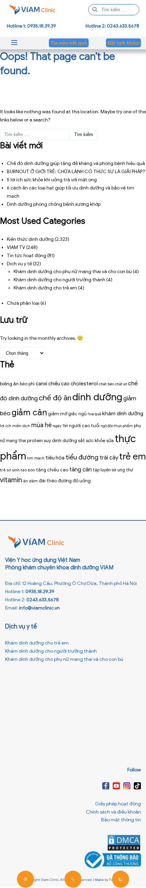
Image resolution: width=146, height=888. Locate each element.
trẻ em (132, 456)
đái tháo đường (55, 481)
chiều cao (59, 384)
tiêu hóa (55, 457)
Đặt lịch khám (123, 43)
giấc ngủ (77, 414)
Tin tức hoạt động (26, 255)
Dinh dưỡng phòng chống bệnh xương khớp (54, 204)
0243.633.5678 (42, 600)
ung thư (125, 470)
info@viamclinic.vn (39, 608)
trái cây (108, 457)
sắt (81, 440)
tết (114, 470)
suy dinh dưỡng (60, 440)
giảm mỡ (57, 414)
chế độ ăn (55, 397)
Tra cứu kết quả (69, 43)
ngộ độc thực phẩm (117, 426)
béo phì (27, 384)
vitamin (11, 480)
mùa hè (41, 425)
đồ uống (82, 481)
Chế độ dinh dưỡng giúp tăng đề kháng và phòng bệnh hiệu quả (76, 163)
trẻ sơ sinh (10, 469)
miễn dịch (21, 425)
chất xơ (121, 384)
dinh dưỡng (97, 397)
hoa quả (94, 414)
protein (35, 440)
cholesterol (84, 383)
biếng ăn (9, 384)
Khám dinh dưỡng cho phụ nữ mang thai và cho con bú (73, 271)
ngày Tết (60, 425)
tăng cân (80, 469)
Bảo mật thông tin (121, 820)
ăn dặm (30, 480)
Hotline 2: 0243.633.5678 (112, 26)
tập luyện (102, 470)
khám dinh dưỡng (122, 413)
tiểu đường (82, 457)
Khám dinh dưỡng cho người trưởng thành (59, 280)
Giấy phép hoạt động (118, 804)
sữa (110, 440)
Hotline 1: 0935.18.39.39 (31, 26)
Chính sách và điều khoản (113, 812)
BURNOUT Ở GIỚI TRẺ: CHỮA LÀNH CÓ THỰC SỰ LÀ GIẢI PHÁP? (76, 171)
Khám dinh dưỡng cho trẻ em (45, 288)
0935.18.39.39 (39, 591)
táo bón (28, 469)
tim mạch (35, 458)
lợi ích (5, 425)
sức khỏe (95, 440)
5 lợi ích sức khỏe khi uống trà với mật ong (52, 180)
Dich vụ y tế (19, 264)
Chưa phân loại (23, 303)
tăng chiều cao (52, 470)
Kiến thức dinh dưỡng (30, 239)
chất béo (106, 384)
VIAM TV (16, 247)
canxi (41, 383)
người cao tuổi (84, 426)
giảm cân (29, 412)
